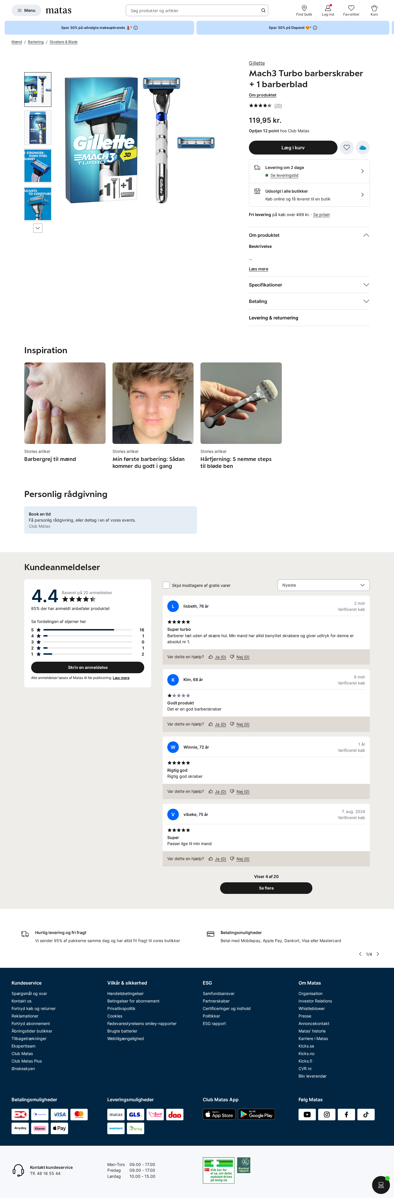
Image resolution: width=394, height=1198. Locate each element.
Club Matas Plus (27, 1061)
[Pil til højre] (389, 27)
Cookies (114, 1015)
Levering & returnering (273, 318)
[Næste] (37, 228)
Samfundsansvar (218, 993)
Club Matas (22, 1053)
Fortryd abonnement (31, 1023)
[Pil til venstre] (360, 954)
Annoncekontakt (314, 1023)
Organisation (310, 993)
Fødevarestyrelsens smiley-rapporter (142, 1023)
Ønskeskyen (23, 1068)
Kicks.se (306, 1045)
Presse (305, 1015)
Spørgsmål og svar (29, 993)
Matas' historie (312, 1030)
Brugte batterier (122, 1030)
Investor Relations (315, 1000)
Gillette (257, 63)
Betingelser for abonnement (133, 1000)
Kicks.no (306, 1053)
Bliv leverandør (313, 1076)
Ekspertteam (23, 1045)
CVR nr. (305, 1068)
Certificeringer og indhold (227, 1008)
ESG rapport (214, 1023)
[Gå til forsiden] (58, 10)
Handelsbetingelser (125, 993)
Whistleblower (312, 1008)
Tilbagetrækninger (29, 1038)
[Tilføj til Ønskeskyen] (363, 148)
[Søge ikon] (263, 10)
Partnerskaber (216, 1000)
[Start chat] (381, 1185)
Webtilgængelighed (125, 1038)
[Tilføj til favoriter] (347, 148)
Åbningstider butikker (32, 1030)
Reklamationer (25, 1015)
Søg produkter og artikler (154, 10)
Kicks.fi (305, 1061)
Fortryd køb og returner (34, 1008)
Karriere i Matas (313, 1038)
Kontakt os (21, 1000)
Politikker (211, 1015)
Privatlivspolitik (121, 1008)
